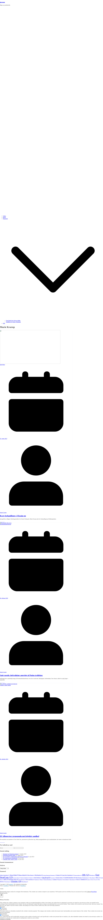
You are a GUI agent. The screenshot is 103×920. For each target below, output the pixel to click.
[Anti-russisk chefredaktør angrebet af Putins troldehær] (5, 523)
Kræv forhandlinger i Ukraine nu (13, 516)
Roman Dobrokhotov (48, 879)
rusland (55, 879)
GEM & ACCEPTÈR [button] (5, 919)
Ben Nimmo (31, 875)
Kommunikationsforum (5, 524)
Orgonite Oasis (13, 879)
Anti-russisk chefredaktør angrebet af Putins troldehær (21, 675)
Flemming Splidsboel (25, 877)
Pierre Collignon (30, 879)
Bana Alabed (23, 875)
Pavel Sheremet (22, 879)
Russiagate (60, 879)
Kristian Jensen (60, 877)
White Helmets (25, 881)
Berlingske (39, 875)
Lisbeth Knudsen (69, 877)
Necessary (4, 908)
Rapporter (5, 218)
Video (4, 216)
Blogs (4, 217)
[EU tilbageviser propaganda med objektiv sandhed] (8, 683)
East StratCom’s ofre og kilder (13, 320)
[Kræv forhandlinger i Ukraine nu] (30, 363)
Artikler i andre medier (5, 685)
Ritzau (42, 879)
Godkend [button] (89, 891)
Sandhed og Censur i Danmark (13, 322)
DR (85, 875)
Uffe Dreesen (8, 881)
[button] (53, 319)
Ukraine (16, 881)
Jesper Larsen (3, 512)
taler (1, 364)
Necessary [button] (2, 906)
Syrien (78, 879)
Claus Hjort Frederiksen (68, 875)
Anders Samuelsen (4, 875)
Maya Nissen (93, 877)
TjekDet (84, 879)
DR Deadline (92, 875)
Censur (59, 875)
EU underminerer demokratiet (10, 858)
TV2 (92, 879)
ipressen (2, 2)
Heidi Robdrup (38, 877)
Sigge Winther (66, 879)
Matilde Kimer (86, 877)
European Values (16, 877)
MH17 (98, 877)
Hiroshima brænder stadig (9, 855)
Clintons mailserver (78, 875)
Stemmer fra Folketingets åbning (10, 854)
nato (6, 879)
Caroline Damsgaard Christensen (49, 875)
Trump (89, 879)
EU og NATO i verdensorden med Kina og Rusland (15, 856)
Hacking (31, 877)
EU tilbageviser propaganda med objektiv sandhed (19, 836)
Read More (94, 891)
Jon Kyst (46, 877)
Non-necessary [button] (3, 913)
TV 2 (95, 879)
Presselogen (37, 879)
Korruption (53, 877)
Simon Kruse (73, 879)
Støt (4, 323)
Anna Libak (14, 875)
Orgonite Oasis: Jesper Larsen (10, 859)
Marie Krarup (79, 877)
